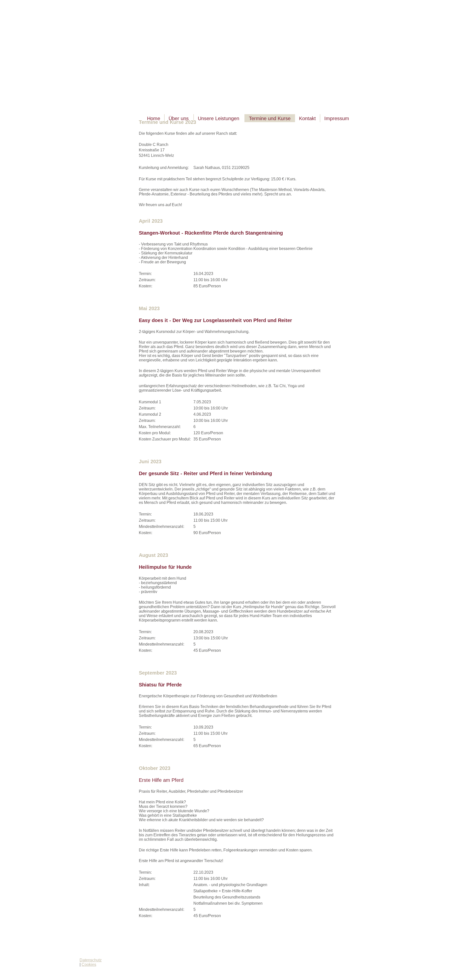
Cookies (89, 964)
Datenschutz (91, 960)
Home (153, 118)
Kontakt (307, 118)
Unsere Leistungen (218, 118)
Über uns (179, 118)
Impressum (336, 118)
